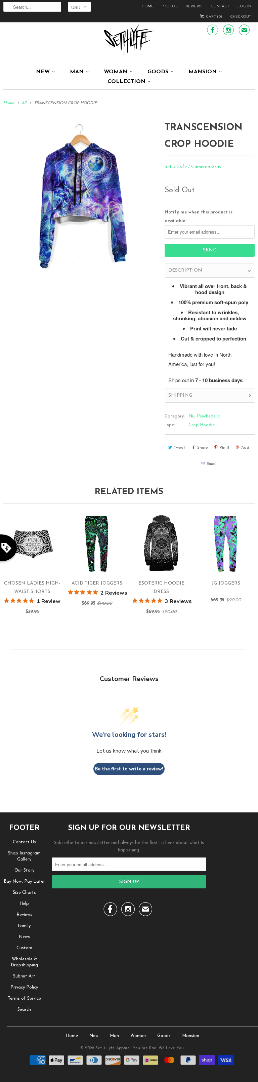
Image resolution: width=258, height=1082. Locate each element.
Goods (157, 72)
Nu (191, 416)
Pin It (224, 448)
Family (24, 926)
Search (24, 1009)
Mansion (202, 72)
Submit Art (24, 976)
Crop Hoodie (201, 425)
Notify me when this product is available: (198, 216)
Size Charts (24, 892)
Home (148, 6)
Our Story (24, 870)
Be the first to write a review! (129, 769)
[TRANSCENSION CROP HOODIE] (80, 196)
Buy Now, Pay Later (24, 881)
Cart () (213, 17)
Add (245, 448)
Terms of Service (24, 998)
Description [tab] (185, 270)
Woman (115, 72)
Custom (24, 948)
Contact (220, 6)
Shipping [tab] (180, 395)
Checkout (240, 17)
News (24, 937)
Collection (126, 81)
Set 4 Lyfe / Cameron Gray (193, 166)
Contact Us (24, 842)
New (43, 72)
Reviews (194, 6)
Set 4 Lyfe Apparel (113, 1048)
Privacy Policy (24, 987)
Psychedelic (208, 416)
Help (24, 903)
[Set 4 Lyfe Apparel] (129, 39)
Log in (244, 6)
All (24, 103)
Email (211, 464)
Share (202, 448)
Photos (170, 6)
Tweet (179, 448)
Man (77, 72)
